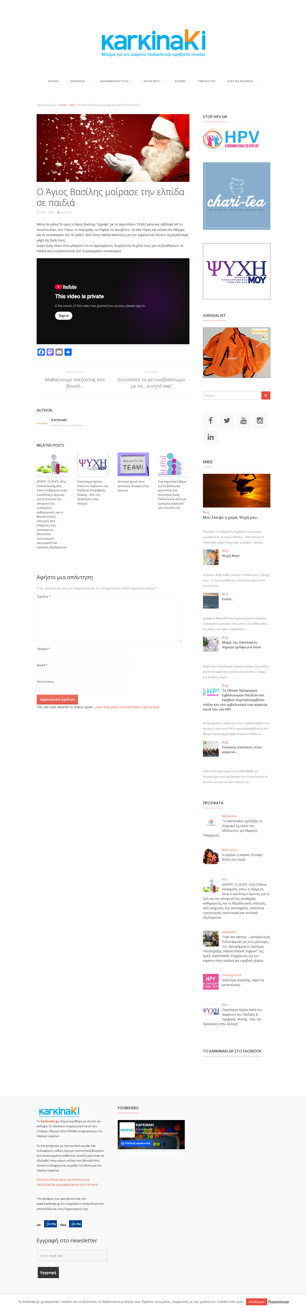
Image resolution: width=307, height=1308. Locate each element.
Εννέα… (228, 599)
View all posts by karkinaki (68, 425)
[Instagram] (259, 420)
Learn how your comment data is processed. (127, 707)
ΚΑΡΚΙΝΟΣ (77, 81)
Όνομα (43, 649)
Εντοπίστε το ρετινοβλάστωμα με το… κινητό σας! (151, 383)
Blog (206, 512)
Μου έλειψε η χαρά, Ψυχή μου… (231, 517)
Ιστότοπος (45, 681)
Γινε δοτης (207, 81)
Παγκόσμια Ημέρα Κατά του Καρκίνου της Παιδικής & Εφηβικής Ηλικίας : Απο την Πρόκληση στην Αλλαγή (92, 492)
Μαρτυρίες (229, 850)
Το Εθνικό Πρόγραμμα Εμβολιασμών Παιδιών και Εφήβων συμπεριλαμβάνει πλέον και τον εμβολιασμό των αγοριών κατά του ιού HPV (235, 699)
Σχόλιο (44, 596)
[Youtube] (243, 420)
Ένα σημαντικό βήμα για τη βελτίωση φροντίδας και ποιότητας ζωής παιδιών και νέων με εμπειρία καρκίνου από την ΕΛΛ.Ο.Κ (172, 494)
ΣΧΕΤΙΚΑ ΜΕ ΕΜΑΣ (240, 81)
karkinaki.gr (50, 1121)
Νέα (72, 105)
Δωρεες (180, 81)
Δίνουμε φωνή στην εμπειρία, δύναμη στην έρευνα (133, 485)
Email (42, 665)
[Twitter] (227, 420)
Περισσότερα (278, 1302)
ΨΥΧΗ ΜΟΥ (151, 81)
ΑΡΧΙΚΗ (53, 81)
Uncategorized (231, 975)
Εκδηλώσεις (229, 816)
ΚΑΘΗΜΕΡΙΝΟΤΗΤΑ (114, 81)
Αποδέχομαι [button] (257, 1302)
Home (63, 105)
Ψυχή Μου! (231, 556)
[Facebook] (210, 420)
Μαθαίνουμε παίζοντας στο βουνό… (75, 383)
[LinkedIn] (210, 436)
